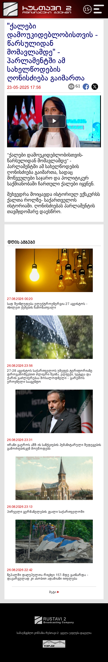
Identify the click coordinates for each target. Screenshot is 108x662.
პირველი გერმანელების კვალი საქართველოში (45, 512)
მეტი (53, 592)
